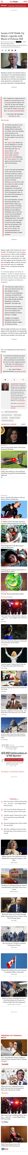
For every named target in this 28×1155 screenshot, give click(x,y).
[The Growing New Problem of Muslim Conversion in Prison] (14, 934)
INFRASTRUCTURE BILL (7, 420)
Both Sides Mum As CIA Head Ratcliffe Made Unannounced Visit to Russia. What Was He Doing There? (14, 916)
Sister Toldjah (4, 668)
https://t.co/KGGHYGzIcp (16, 366)
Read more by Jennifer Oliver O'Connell (18, 407)
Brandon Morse (14, 891)
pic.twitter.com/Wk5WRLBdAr (16, 111)
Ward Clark (3, 691)
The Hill (6, 120)
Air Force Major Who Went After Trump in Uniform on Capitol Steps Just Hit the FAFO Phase (13, 735)
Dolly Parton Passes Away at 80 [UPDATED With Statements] (10, 1145)
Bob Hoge (3, 621)
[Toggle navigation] (2, 1)
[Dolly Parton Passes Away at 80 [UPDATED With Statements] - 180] (14, 1134)
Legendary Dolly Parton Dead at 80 (17, 6)
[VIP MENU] (25, 1)
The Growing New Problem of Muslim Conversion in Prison (14, 944)
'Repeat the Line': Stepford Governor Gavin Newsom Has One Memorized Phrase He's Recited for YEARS (12, 1088)
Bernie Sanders (12, 159)
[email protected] (21, 403)
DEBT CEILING (17, 415)
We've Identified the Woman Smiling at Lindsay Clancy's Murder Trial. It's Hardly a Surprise (14, 1059)
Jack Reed (14, 182)
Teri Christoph (4, 645)
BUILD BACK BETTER (7, 415)
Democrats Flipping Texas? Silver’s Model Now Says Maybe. (14, 688)
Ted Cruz (9, 228)
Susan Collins (11, 142)
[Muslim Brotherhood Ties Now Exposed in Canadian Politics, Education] (14, 961)
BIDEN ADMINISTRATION (11, 412)
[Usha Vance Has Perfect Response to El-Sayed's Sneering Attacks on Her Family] (14, 632)
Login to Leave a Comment (14, 759)
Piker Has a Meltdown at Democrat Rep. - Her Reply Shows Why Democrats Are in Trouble (14, 711)
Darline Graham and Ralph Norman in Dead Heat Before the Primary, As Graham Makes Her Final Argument (14, 1000)
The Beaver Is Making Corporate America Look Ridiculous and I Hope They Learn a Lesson (14, 887)
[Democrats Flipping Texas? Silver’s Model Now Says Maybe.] (14, 678)
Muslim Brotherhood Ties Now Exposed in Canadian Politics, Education (14, 971)
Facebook (22, 400)
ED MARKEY (4, 418)
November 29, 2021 (14, 116)
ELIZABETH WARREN (15, 418)
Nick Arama (3, 714)
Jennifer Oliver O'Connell (8, 41)
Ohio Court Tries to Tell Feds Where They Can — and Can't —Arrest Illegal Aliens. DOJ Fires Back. (14, 617)
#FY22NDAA (7, 102)
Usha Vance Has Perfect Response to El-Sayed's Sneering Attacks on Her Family (14, 642)
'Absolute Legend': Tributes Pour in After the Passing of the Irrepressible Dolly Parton (13, 665)
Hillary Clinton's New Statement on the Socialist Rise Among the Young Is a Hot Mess (14, 858)
